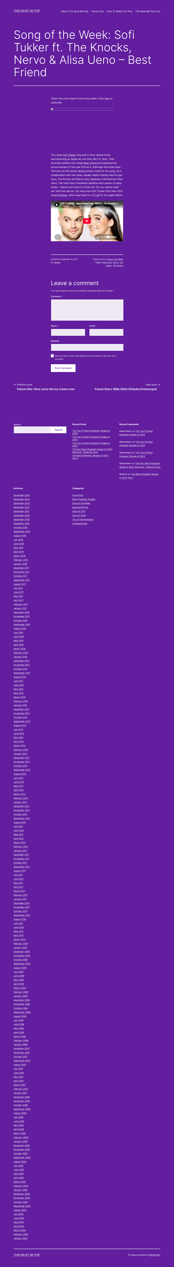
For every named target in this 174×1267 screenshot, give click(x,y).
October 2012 (20, 814)
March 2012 (19, 842)
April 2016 (19, 644)
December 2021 (21, 511)
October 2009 (21, 959)
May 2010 (18, 931)
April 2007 (19, 1081)
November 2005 (22, 1149)
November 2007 (22, 1052)
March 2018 (19, 556)
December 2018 (21, 523)
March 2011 (19, 891)
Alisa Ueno (107, 262)
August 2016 (20, 628)
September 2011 (22, 867)
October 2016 (20, 620)
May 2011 (18, 883)
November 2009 (22, 955)
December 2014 (21, 709)
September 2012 (22, 818)
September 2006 (22, 1109)
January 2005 (20, 1190)
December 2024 (22, 499)
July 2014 (18, 729)
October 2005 (21, 1153)
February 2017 (21, 604)
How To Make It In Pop (119, 11)
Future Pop (97, 11)
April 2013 (19, 790)
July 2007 (18, 1068)
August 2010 (20, 919)
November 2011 (21, 859)
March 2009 (20, 988)
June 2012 (19, 830)
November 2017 (21, 572)
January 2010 (20, 947)
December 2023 (22, 503)
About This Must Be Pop (74, 11)
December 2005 (22, 1145)
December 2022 (22, 507)
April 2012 (19, 838)
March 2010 (19, 939)
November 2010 (22, 907)
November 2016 (22, 616)
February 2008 (21, 1040)
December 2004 (22, 1194)
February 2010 (21, 943)
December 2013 (21, 758)
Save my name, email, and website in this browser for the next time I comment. (85, 357)
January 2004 (21, 1238)
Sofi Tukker (69, 155)
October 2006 (21, 1105)
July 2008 (18, 1020)
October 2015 (20, 669)
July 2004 (19, 1214)
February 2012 (21, 846)
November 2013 (22, 762)
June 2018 (19, 543)
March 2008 (20, 1036)
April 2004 (19, 1226)
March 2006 (20, 1133)
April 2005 (19, 1178)
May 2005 (19, 1173)
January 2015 (20, 705)
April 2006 (19, 1129)
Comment (57, 296)
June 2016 (19, 636)
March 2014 (20, 745)
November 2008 (22, 1004)
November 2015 (22, 665)
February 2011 (21, 895)
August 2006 (20, 1113)
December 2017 (21, 568)
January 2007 (20, 1093)
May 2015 (18, 689)
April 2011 (18, 887)
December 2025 (22, 495)
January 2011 (20, 899)
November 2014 (22, 713)
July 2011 (18, 875)
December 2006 (22, 1097)
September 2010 (22, 915)
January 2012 (20, 850)
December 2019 (21, 519)
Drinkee (62, 195)
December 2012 (21, 806)
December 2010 (21, 903)
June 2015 (19, 685)
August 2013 (20, 774)
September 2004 (22, 1206)
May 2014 (18, 737)
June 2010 (19, 927)
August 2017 (20, 584)
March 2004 (20, 1230)
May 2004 (19, 1222)
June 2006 (19, 1121)
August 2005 (20, 1161)
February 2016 (21, 653)
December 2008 (22, 1000)
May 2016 (18, 640)
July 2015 (18, 681)
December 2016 (21, 612)
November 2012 (22, 810)
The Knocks (118, 265)
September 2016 (22, 624)
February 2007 (21, 1089)
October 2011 (20, 863)
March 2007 (20, 1085)
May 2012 (18, 834)
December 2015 (21, 661)
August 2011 (20, 871)
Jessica (57, 262)
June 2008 (19, 1024)
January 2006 (20, 1141)
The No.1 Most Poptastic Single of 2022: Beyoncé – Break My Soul (92, 450)
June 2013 (19, 782)
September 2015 (22, 673)
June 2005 (19, 1169)
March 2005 (20, 1182)
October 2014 (20, 717)
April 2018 (19, 552)
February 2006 (21, 1137)
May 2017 (18, 596)
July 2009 (18, 972)
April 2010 (19, 935)
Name (54, 326)
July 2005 (18, 1165)
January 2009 (20, 996)
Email (92, 326)
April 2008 (19, 1032)
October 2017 (20, 576)
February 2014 (21, 750)
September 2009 (22, 963)
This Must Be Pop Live (147, 11)
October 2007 (21, 1056)
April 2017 (18, 600)
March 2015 (19, 697)
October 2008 (21, 1008)
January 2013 (20, 802)
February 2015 (21, 701)
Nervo (115, 262)
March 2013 (19, 794)
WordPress (154, 1255)
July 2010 (18, 923)
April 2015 (19, 693)
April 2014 (19, 741)
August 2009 (20, 968)
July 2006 (18, 1117)
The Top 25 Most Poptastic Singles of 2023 (91, 444)
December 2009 (22, 951)
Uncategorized (79, 523)
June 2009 (19, 976)
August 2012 (20, 822)
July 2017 (18, 588)
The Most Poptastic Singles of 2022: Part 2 (90, 457)
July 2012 (18, 826)
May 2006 (19, 1125)
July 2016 (18, 632)
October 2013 (20, 766)
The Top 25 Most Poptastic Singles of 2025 (91, 432)
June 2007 (19, 1073)
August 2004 (20, 1210)
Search (17, 424)
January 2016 (20, 657)
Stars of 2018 (79, 515)
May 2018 (18, 547)
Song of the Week (115, 259)
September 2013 (22, 770)
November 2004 (22, 1198)
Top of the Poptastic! (83, 519)
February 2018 (21, 560)
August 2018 (20, 535)
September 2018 (22, 531)
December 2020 (22, 515)
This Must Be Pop (27, 11)
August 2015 (20, 677)
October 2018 (20, 527)
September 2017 (22, 580)
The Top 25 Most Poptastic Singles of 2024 (91, 438)
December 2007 (22, 1048)
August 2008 (20, 1016)
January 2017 (20, 608)
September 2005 (22, 1157)
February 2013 (21, 798)
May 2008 (19, 1028)
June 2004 (19, 1218)
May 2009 (19, 980)
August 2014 (20, 725)
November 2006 (22, 1101)
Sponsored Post (80, 507)
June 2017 (19, 592)
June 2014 (19, 733)
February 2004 (21, 1234)
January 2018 (20, 564)
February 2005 (21, 1186)
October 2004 (21, 1202)
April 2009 (19, 984)
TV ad (96, 195)
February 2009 (21, 992)
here (107, 98)
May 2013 (18, 786)
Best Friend (90, 163)
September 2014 (22, 721)
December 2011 (21, 854)
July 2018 (18, 539)
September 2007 (22, 1060)
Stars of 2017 (79, 511)
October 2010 (20, 911)
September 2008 (22, 1012)
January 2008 (20, 1044)
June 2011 (19, 879)
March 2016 (19, 648)
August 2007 (20, 1064)
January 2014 (20, 754)
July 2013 (18, 778)
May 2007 (19, 1077)
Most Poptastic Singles (83, 499)
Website (55, 341)
